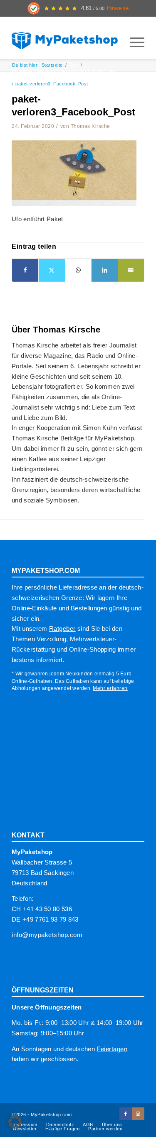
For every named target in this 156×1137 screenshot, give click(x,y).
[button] (15, 1122)
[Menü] (132, 42)
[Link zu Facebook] (125, 1113)
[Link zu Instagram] (138, 1113)
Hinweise (118, 8)
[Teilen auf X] (51, 270)
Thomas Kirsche (90, 126)
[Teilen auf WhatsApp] (78, 270)
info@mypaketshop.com (47, 934)
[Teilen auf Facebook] (25, 270)
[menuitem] (132, 42)
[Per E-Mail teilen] (131, 270)
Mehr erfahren (110, 688)
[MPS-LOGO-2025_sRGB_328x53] (65, 38)
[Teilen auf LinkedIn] (104, 270)
